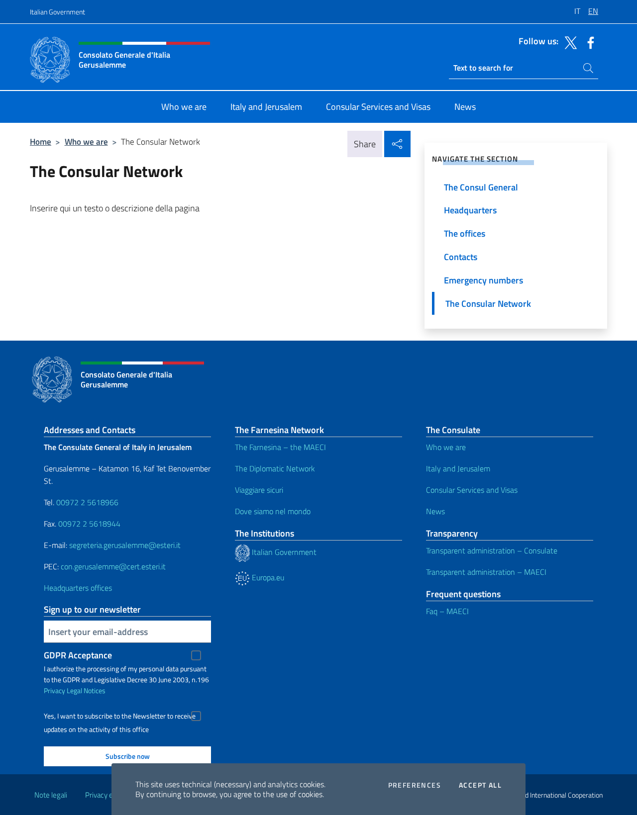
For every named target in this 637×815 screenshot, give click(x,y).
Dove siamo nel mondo (273, 511)
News (435, 511)
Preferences (414, 785)
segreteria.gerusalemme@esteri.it (125, 545)
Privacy (54, 690)
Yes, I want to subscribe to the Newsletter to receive (120, 716)
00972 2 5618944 (89, 524)
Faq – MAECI (447, 611)
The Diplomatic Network (275, 468)
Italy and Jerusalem (458, 468)
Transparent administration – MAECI (486, 572)
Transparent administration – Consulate (491, 550)
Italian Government (57, 11)
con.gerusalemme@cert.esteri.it (113, 566)
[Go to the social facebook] (588, 42)
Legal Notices (86, 690)
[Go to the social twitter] (568, 42)
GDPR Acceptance (78, 655)
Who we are (86, 141)
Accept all (480, 785)
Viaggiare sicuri (259, 490)
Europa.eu (267, 577)
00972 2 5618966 (87, 502)
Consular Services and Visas (472, 490)
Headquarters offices (78, 588)
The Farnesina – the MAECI (280, 447)
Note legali (50, 795)
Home (40, 141)
